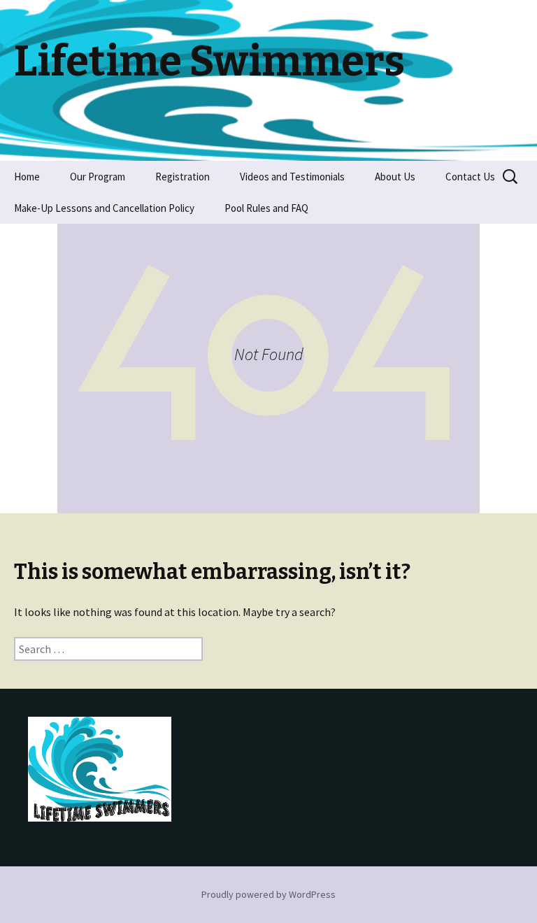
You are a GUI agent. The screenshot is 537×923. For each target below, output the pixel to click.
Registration (182, 176)
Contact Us (470, 176)
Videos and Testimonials (292, 176)
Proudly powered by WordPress (268, 894)
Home (27, 176)
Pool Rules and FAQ (266, 208)
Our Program (97, 176)
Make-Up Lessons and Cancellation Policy (104, 208)
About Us (395, 176)
